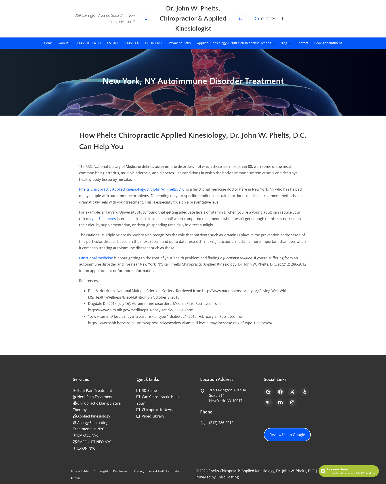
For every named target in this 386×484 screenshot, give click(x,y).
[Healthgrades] (268, 402)
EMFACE (113, 43)
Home (48, 43)
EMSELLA (132, 43)
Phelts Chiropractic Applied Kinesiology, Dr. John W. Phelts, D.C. (132, 189)
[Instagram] (292, 402)
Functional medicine (96, 258)
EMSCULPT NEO (89, 43)
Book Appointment (328, 43)
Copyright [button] (101, 471)
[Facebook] (280, 391)
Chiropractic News (157, 409)
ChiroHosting (227, 477)
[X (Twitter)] (292, 391)
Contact (302, 43)
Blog (284, 43)
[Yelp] (304, 391)
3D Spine (149, 390)
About (63, 43)
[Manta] (280, 402)
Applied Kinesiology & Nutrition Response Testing (234, 43)
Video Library (153, 416)
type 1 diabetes (103, 218)
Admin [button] (75, 478)
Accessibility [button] (79, 471)
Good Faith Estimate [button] (164, 471)
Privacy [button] (139, 471)
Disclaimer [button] (121, 471)
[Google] (268, 391)
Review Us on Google (287, 434)
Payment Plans (180, 43)
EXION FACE (154, 43)
